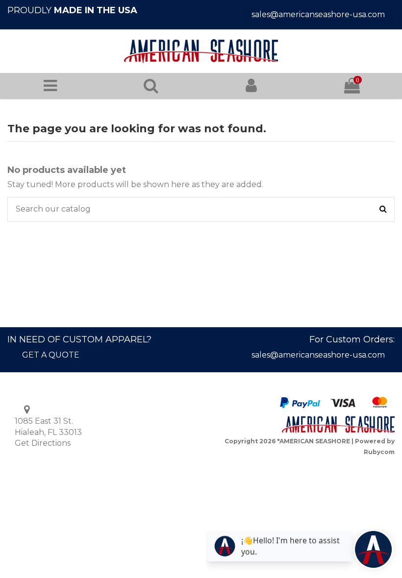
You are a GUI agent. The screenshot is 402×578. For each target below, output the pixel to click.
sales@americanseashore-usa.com (318, 14)
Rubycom (379, 452)
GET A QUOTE (50, 355)
